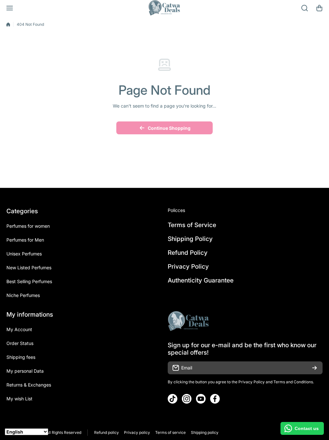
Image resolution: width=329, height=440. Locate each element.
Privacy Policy (251, 381)
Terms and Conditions (293, 381)
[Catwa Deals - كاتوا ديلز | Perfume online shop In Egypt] (164, 8)
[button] (319, 8)
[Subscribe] (315, 367)
